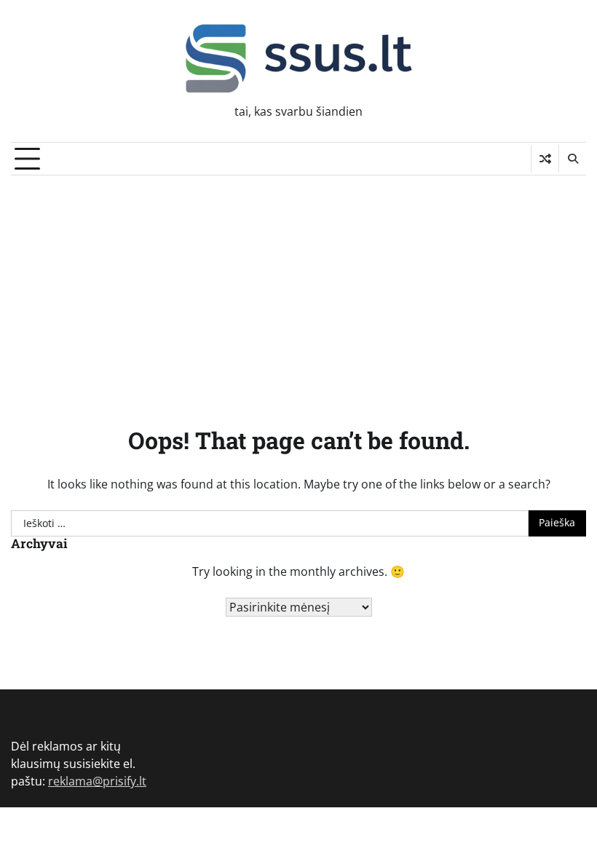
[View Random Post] (544, 159)
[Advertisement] (298, 285)
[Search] (572, 159)
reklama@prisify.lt (97, 781)
